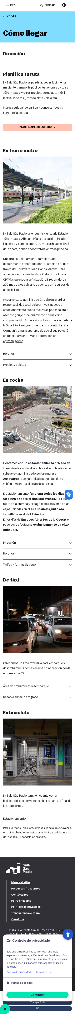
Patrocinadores (21, 901)
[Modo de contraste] (64, 5)
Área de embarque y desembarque (26, 686)
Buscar (50, 5)
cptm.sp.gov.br (12, 341)
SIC (37, 1008)
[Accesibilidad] (67, 934)
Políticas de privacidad (26, 907)
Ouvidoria (17, 919)
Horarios (9, 354)
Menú (14, 5)
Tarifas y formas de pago (19, 564)
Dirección (9, 542)
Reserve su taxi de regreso (20, 697)
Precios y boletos (14, 365)
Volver (11, 16)
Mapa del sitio (20, 882)
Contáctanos (19, 894)
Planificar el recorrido (35, 127)
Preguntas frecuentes (25, 888)
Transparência (37, 1002)
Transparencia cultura (25, 913)
